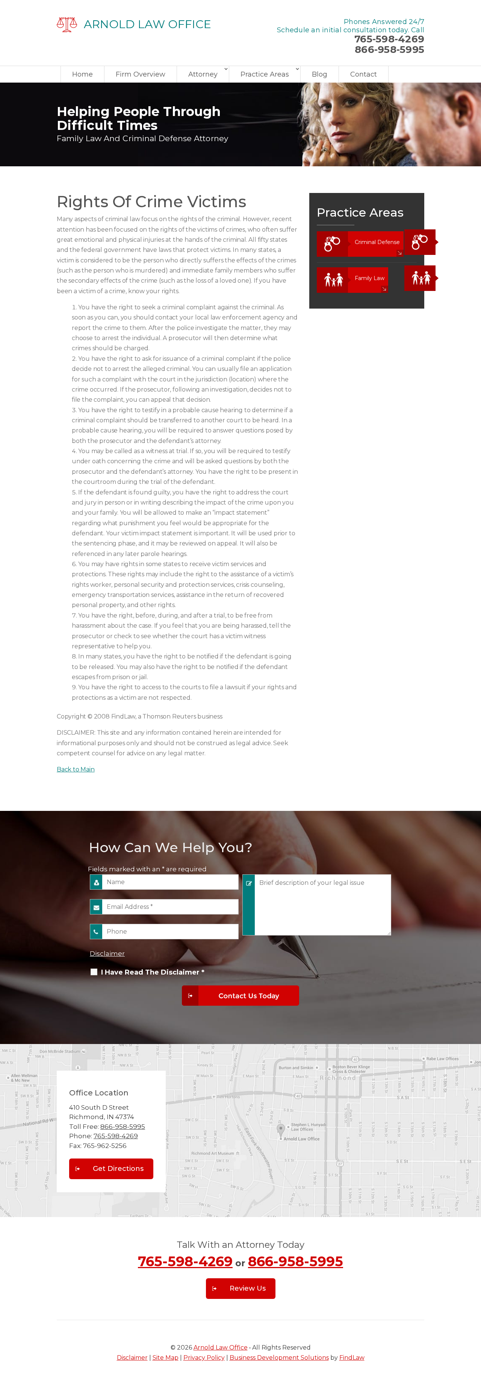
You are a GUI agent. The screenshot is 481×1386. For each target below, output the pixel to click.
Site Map (165, 1357)
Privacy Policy (204, 1357)
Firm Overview (140, 74)
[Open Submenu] (408, 242)
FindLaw (352, 1357)
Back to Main (76, 769)
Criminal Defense (377, 242)
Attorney (203, 74)
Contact (363, 74)
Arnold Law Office (221, 1347)
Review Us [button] (248, 1288)
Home (82, 74)
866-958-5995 (389, 50)
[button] (473, 1331)
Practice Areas (264, 74)
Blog (319, 74)
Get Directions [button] (118, 1169)
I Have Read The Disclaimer (152, 972)
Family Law (369, 278)
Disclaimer (107, 953)
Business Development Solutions (279, 1357)
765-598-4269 (389, 39)
